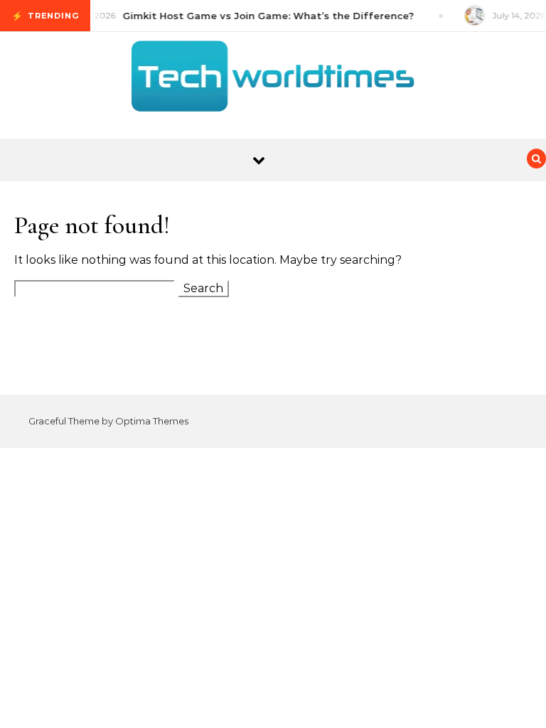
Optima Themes (151, 421)
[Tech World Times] (273, 79)
